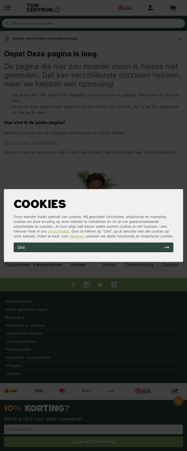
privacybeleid (58, 231)
